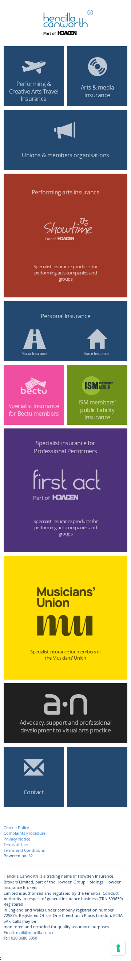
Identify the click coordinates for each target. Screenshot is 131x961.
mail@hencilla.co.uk (34, 932)
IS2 (30, 855)
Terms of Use (16, 844)
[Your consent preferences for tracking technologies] (118, 948)
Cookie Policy (16, 827)
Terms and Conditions (24, 850)
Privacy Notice (17, 839)
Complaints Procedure (24, 833)
